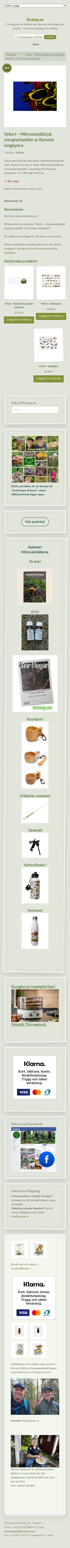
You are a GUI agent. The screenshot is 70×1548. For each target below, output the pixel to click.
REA (32, 189)
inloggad (26, 236)
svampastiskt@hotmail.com (19, 1531)
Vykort (39, 189)
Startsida (11, 54)
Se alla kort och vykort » (24, 1264)
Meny (36, 44)
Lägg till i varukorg (19, 320)
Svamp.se (35, 19)
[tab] (13, 201)
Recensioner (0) (13, 200)
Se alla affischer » (21, 1268)
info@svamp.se (20, 1216)
